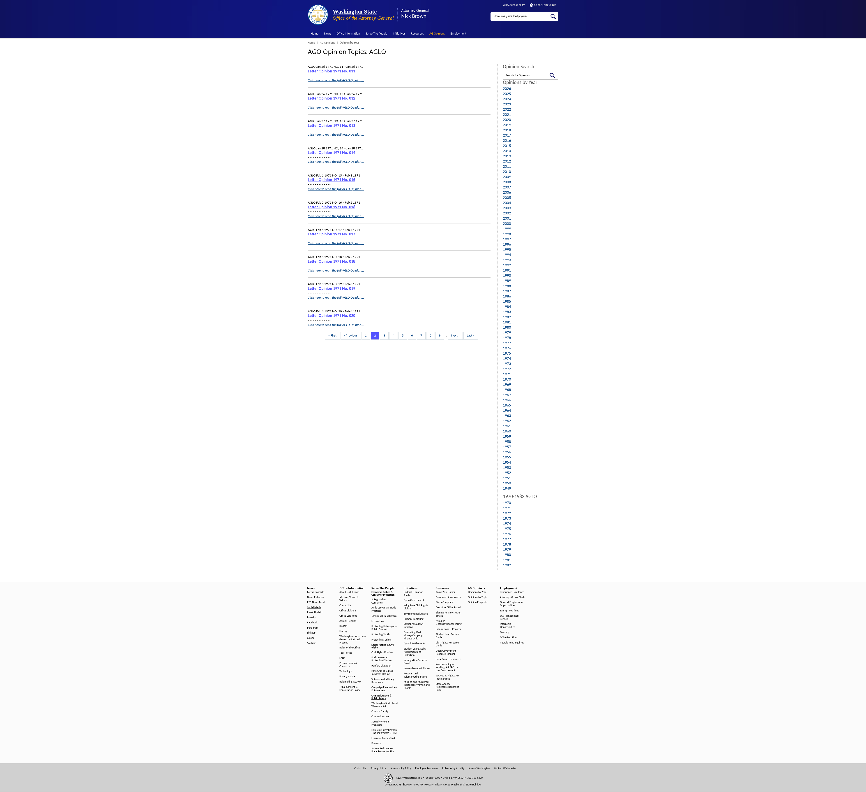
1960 (507, 431)
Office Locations (348, 616)
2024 (507, 99)
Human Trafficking (414, 619)
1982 (507, 317)
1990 (507, 276)
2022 (507, 109)
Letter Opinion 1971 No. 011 (331, 71)
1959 (507, 437)
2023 (507, 104)
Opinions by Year (477, 592)
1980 (507, 328)
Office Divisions (347, 610)
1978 (507, 338)
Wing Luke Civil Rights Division (416, 607)
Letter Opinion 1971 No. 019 (331, 289)
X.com (310, 638)
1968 (507, 390)
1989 (507, 281)
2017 (507, 135)
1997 (507, 239)
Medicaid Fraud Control (384, 616)
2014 (507, 151)
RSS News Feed (316, 602)
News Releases (315, 597)
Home (314, 33)
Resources (417, 33)
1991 (507, 270)
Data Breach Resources (448, 659)
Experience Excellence (512, 592)
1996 (507, 244)
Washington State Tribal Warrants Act (384, 705)
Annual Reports (347, 621)
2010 (507, 172)
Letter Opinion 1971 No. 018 (331, 262)
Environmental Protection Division (381, 659)
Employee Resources (426, 768)
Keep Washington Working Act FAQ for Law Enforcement (447, 667)
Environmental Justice (416, 614)
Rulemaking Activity (350, 682)
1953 (507, 468)
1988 (507, 286)
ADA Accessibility (514, 5)
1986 (507, 296)
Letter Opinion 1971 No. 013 (331, 126)
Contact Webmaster (505, 768)
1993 (507, 260)
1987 (507, 291)
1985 (507, 302)
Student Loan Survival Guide (447, 636)
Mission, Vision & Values (349, 599)
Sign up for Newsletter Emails (448, 614)
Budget (343, 626)
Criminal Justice (380, 716)
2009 (507, 177)
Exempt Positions (509, 610)
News (327, 33)
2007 (507, 187)
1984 (507, 307)
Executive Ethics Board (448, 607)
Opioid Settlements (414, 643)
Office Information (348, 33)
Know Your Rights (445, 592)
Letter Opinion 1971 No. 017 (331, 234)
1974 (507, 359)
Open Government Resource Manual (446, 652)
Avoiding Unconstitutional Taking (449, 623)
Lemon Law (377, 621)
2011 (507, 167)
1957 (507, 447)
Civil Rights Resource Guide (447, 644)
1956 (507, 452)
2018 (507, 130)
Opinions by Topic (477, 597)
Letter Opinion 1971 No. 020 (331, 316)
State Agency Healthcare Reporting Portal (447, 687)
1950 (507, 483)
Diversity (504, 632)
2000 (507, 224)
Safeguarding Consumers (378, 601)
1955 (507, 457)
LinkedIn (311, 633)
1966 (507, 400)
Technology (345, 671)
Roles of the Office (349, 647)
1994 (507, 255)
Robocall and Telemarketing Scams (415, 675)
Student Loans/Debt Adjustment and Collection (415, 652)
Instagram (312, 628)
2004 (507, 203)
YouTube (311, 643)
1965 (507, 405)
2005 (507, 198)
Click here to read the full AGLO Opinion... (336, 80)
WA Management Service (509, 617)
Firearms (376, 743)
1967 (507, 395)
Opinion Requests (477, 602)
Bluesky (311, 617)
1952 (507, 473)
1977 (507, 343)
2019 (507, 125)
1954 (507, 463)
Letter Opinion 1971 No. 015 (331, 180)
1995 (507, 250)
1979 (507, 333)
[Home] (318, 15)
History (343, 631)
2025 (507, 94)
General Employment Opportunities (511, 604)
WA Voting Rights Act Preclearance (447, 677)
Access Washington (479, 768)
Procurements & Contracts (348, 665)
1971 (507, 374)
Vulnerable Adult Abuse (417, 668)
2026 (507, 89)
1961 (507, 426)
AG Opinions (437, 33)
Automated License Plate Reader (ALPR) (382, 750)
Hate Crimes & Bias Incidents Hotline (382, 673)
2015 (507, 146)
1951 (507, 478)
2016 (507, 141)
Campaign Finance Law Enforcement (384, 689)
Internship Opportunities (507, 626)
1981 (507, 322)
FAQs (342, 658)
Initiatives (399, 33)
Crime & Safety (379, 711)
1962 (507, 421)
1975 (507, 353)
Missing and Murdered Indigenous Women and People (417, 685)
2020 (507, 120)
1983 (507, 312)
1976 (507, 348)
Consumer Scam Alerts (448, 597)
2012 (507, 161)
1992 (507, 265)
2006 (507, 193)
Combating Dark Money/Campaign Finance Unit (413, 635)
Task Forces (345, 653)
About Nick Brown (349, 592)
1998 (507, 234)
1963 (507, 416)
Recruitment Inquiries (512, 642)
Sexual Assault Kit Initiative (413, 626)
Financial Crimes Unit (383, 738)
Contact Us (345, 605)
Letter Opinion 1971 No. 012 (331, 98)
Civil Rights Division (382, 652)
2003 (507, 208)
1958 (507, 442)
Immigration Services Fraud (415, 662)
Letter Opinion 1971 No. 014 (331, 153)
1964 (507, 411)
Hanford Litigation (381, 665)
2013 (507, 156)
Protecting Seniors (381, 640)
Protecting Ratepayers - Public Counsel (384, 628)
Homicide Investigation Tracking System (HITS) (384, 732)
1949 (507, 488)
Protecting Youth (380, 634)
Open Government (414, 600)
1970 (507, 379)
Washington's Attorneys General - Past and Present (352, 639)
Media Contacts (315, 592)
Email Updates (315, 612)
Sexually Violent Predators (380, 723)
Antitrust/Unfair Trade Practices (383, 609)
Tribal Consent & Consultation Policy (349, 689)
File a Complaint (445, 602)
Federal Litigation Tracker (413, 594)
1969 (507, 385)
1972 (507, 369)
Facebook (312, 622)
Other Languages (545, 5)
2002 (507, 213)
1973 (507, 364)
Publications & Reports (448, 629)
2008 (507, 182)
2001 (507, 219)
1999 (507, 229)
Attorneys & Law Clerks (512, 597)
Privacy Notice (347, 676)
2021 (507, 115)
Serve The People (376, 33)
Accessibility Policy (400, 768)
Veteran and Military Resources (382, 681)
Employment (458, 33)
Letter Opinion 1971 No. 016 (331, 207)
